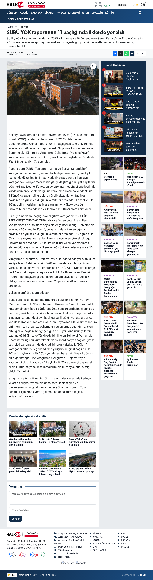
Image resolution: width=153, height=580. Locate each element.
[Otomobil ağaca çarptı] (112, 163)
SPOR (85, 12)
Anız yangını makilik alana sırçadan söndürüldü (111, 214)
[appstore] (68, 562)
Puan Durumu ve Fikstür (70, 547)
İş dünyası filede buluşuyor (132, 362)
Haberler (12, 27)
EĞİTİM (109, 12)
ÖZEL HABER (99, 550)
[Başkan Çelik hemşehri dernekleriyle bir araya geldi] (112, 230)
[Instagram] (25, 554)
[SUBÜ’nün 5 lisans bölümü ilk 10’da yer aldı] (52, 428)
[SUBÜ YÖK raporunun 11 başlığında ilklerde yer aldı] (53, 88)
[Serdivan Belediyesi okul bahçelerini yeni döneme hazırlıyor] (135, 307)
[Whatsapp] (42, 554)
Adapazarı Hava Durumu (70, 537)
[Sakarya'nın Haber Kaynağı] (26, 5)
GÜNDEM (12, 12)
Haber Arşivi (64, 557)
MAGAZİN (97, 12)
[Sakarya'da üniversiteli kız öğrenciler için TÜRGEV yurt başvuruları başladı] (112, 307)
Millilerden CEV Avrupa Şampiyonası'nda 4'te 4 (136, 181)
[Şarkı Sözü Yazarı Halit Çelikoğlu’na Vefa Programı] (135, 197)
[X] (14, 554)
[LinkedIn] (31, 554)
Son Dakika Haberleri (68, 553)
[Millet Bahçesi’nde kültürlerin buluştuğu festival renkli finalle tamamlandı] (112, 266)
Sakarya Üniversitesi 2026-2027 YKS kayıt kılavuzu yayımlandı (50, 471)
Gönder (15, 518)
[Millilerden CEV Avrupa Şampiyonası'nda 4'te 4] (135, 163)
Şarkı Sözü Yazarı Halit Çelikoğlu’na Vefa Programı (135, 214)
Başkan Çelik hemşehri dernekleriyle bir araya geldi (111, 247)
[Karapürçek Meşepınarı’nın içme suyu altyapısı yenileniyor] (135, 230)
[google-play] (83, 562)
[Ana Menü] (141, 19)
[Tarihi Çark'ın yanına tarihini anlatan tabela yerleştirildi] (135, 266)
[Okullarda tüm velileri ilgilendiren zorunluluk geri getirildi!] (23, 428)
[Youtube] (36, 554)
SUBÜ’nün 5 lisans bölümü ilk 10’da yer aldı (52, 440)
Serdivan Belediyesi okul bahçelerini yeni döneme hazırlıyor (135, 326)
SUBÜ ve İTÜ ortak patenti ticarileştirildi (20, 470)
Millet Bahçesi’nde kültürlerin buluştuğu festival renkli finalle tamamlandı (111, 287)
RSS (13, 575)
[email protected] (15, 548)
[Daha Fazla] (132, 53)
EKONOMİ (74, 12)
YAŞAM (61, 12)
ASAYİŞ (24, 12)
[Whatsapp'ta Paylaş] (126, 53)
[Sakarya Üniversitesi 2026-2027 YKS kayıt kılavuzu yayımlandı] (52, 458)
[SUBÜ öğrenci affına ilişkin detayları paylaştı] (82, 458)
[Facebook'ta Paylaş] (115, 53)
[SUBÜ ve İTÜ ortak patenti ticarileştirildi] (23, 458)
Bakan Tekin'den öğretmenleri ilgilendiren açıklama (82, 442)
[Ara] (141, 13)
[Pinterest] (20, 554)
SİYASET (50, 12)
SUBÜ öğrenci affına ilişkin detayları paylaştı (81, 470)
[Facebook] (9, 554)
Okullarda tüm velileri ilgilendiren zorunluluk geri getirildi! (21, 442)
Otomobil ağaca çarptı (110, 178)
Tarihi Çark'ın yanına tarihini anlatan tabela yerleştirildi (134, 283)
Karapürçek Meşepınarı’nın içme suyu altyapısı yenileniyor (135, 248)
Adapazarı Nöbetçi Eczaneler (72, 533)
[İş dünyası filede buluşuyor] (135, 346)
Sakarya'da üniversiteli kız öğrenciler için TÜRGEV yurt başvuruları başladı (112, 327)
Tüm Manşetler (65, 550)
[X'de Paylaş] (120, 53)
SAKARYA (36, 12)
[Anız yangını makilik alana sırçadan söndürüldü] (112, 197)
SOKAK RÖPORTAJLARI (21, 19)
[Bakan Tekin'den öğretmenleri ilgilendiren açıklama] (82, 428)
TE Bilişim (141, 575)
